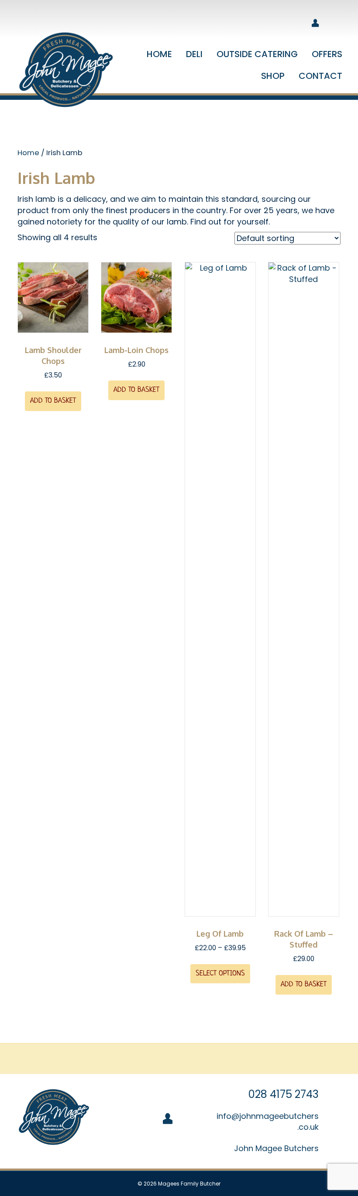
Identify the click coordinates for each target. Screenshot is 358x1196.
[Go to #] (278, 1148)
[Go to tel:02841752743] (278, 1094)
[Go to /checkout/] (267, 23)
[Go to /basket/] (291, 23)
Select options (220, 973)
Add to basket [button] (53, 401)
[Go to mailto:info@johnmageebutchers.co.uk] (278, 1121)
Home (28, 153)
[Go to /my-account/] (315, 23)
